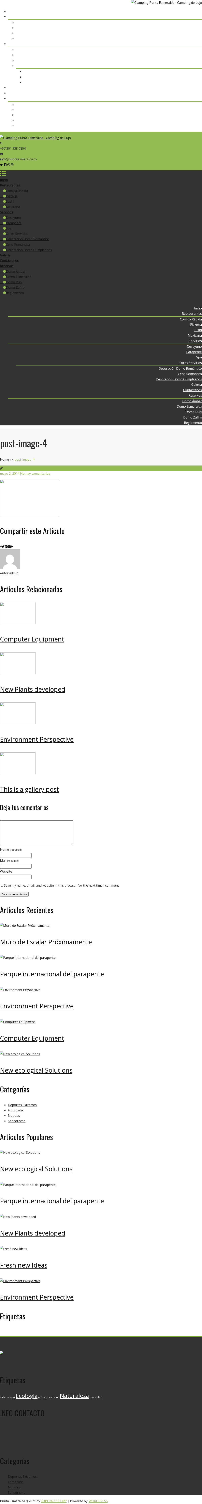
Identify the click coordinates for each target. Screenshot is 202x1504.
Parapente (194, 55)
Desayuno (194, 49)
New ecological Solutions (36, 1070)
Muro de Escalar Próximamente (46, 942)
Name (11, 849)
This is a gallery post (29, 789)
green (49, 1333)
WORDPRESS (98, 1501)
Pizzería (196, 28)
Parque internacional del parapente (52, 974)
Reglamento (193, 125)
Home (4, 459)
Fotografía (15, 1110)
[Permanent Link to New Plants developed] (18, 673)
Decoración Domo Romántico (180, 71)
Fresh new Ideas (23, 1265)
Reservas (195, 98)
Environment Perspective (37, 739)
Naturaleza (74, 1332)
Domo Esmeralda (189, 109)
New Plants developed (32, 689)
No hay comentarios (35, 473)
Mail (9, 860)
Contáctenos (192, 93)
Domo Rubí (193, 115)
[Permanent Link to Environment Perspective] (18, 723)
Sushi (198, 33)
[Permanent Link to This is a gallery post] (18, 773)
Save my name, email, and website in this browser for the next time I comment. (62, 885)
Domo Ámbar (192, 104)
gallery (41, 1333)
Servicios (195, 44)
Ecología (26, 1332)
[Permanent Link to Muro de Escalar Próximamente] (25, 925)
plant (99, 1333)
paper (93, 1333)
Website (6, 871)
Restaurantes (192, 16)
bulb (2, 1333)
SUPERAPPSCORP (54, 1501)
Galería (197, 87)
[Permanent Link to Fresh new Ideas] (13, 1249)
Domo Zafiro (192, 120)
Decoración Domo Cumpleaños (179, 82)
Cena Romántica (190, 77)
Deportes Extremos (22, 1105)
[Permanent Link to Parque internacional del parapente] (28, 957)
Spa (199, 60)
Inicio (198, 11)
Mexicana (195, 38)
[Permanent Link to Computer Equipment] (18, 623)
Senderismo (16, 1121)
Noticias (14, 1115)
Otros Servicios (191, 65)
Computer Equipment (32, 639)
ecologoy (10, 1333)
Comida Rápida (191, 22)
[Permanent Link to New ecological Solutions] (20, 1054)
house (56, 1333)
